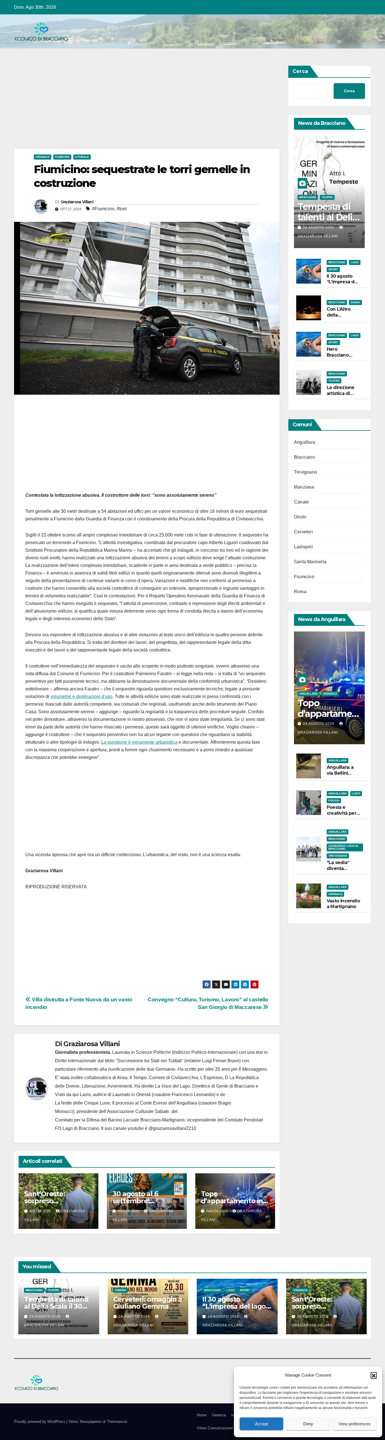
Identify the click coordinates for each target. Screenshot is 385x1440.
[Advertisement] (147, 107)
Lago (355, 262)
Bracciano (307, 197)
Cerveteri (303, 532)
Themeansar (117, 1421)
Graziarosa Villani (77, 201)
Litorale (82, 156)
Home (201, 1415)
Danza (355, 302)
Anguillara (304, 442)
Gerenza (219, 1415)
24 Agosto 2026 (319, 724)
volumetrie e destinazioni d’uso (81, 696)
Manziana (304, 487)
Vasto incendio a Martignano (343, 903)
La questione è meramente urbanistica (139, 742)
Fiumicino (62, 156)
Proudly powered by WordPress (40, 1421)
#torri (122, 208)
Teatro (327, 197)
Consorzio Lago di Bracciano (343, 847)
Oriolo (300, 517)
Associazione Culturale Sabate (138, 1111)
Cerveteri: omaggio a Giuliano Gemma (147, 1302)
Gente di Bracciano (235, 1086)
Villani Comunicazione (215, 1428)
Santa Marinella (310, 562)
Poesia (333, 800)
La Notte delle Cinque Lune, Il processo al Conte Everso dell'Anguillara (126, 1103)
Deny (308, 1423)
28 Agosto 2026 (135, 1316)
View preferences (354, 1423)
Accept (261, 1423)
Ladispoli (303, 547)
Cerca (300, 71)
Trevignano (305, 472)
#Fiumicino (103, 208)
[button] (374, 1375)
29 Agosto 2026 (319, 227)
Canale (301, 502)
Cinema (120, 1290)
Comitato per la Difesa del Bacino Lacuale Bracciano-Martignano (120, 1119)
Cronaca (43, 156)
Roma (300, 591)
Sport (333, 269)
